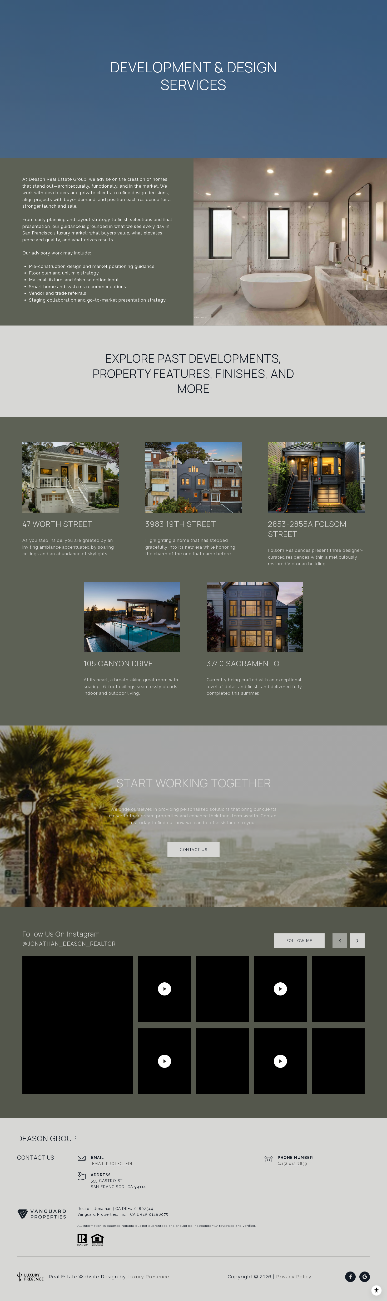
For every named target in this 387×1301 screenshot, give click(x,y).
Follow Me (299, 941)
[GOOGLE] (364, 1277)
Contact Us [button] (193, 850)
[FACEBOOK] (350, 1277)
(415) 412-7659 (292, 1164)
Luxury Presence (148, 1276)
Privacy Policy (293, 1276)
